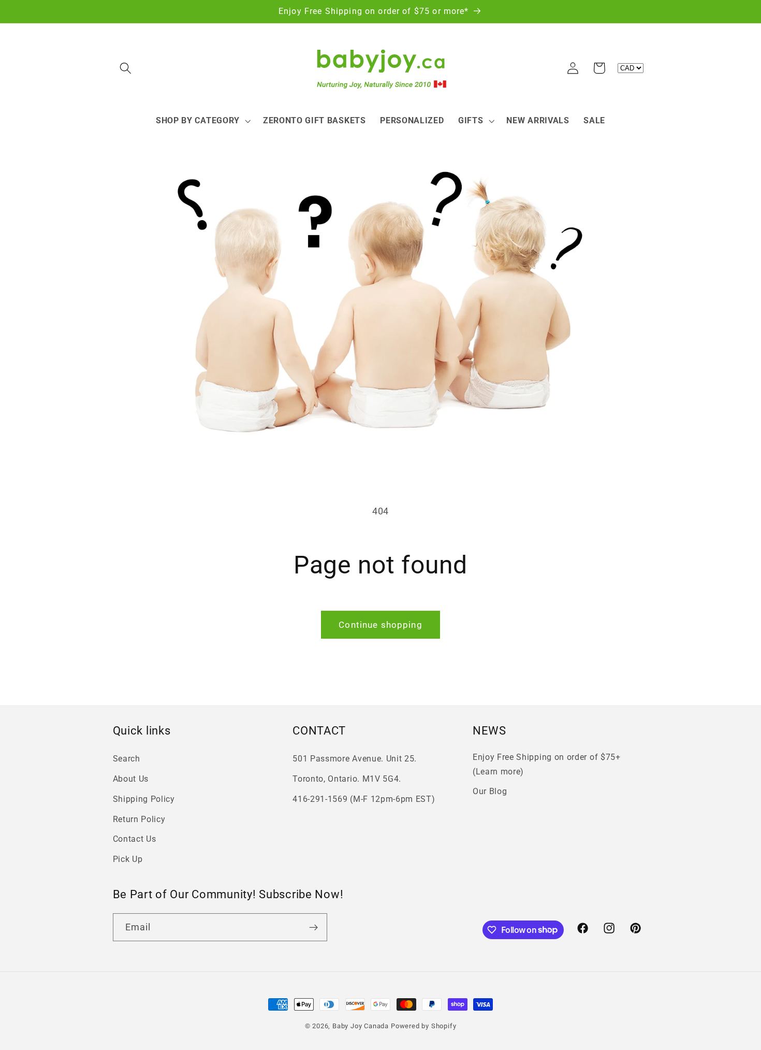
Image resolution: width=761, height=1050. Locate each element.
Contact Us (134, 839)
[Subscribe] (313, 927)
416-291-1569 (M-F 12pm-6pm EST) (363, 799)
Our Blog (490, 791)
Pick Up (128, 859)
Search (126, 759)
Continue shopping (380, 625)
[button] (126, 68)
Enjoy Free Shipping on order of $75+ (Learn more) (547, 764)
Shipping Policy (144, 799)
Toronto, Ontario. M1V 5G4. (346, 779)
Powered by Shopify (424, 1026)
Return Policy (139, 819)
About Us (131, 779)
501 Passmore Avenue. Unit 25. (354, 759)
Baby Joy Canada (360, 1026)
